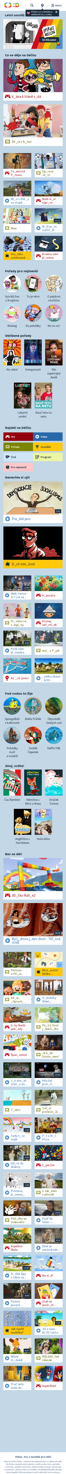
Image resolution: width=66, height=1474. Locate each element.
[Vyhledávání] (32, 5)
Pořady (15, 447)
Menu (58, 5)
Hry (13, 436)
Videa (44, 436)
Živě (13, 457)
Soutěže (46, 447)
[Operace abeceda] (33, 34)
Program (46, 457)
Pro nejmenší (18, 467)
